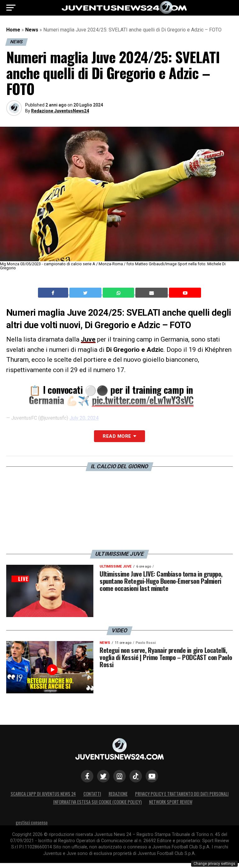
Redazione (118, 793)
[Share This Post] (119, 293)
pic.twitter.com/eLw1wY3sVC (143, 400)
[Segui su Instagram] (119, 776)
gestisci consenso (32, 822)
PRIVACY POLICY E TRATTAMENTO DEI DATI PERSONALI (182, 793)
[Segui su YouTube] (152, 776)
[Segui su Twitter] (103, 776)
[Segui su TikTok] (135, 776)
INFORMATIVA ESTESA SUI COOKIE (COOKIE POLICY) (97, 802)
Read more (117, 436)
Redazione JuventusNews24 (60, 110)
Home (13, 30)
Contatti (92, 793)
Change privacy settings (214, 863)
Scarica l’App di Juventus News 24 (43, 793)
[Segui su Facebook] (87, 776)
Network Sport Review (170, 802)
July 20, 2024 (84, 418)
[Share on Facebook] (54, 293)
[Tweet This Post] (86, 293)
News (31, 30)
